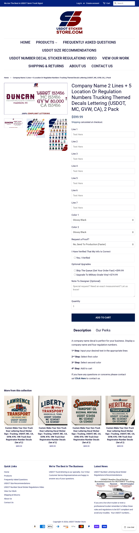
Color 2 (75, 227)
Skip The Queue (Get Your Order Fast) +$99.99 (100, 270)
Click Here (80, 378)
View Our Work (115, 58)
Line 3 (75, 153)
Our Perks (103, 330)
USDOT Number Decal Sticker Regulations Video (53, 58)
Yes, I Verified (83, 257)
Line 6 (75, 190)
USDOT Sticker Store (77, 522)
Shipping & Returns (46, 66)
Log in (79, 3)
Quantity (76, 301)
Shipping (76, 122)
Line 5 (75, 178)
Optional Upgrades (81, 264)
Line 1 (75, 129)
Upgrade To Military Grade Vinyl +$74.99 (97, 274)
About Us (77, 66)
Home (25, 42)
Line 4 (75, 166)
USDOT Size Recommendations (69, 50)
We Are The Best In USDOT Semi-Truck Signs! (23, 3)
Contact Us (102, 66)
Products (45, 42)
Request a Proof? (80, 239)
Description (82, 330)
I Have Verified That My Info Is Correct (91, 251)
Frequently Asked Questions (89, 42)
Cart (108, 3)
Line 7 (75, 202)
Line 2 (75, 141)
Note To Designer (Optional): (86, 281)
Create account (92, 3)
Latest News (101, 466)
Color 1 (75, 215)
